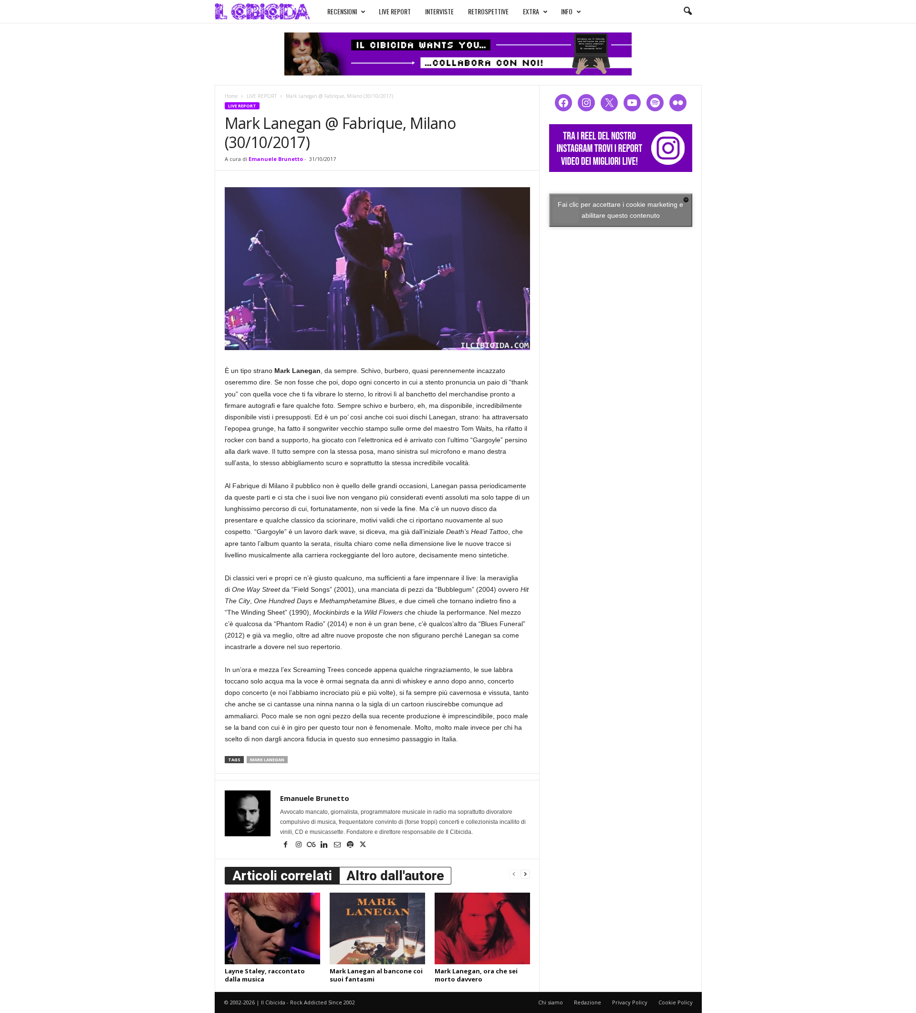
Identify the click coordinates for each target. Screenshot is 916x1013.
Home (231, 96)
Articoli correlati (282, 876)
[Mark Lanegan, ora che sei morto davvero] (482, 928)
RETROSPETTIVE (488, 11)
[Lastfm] (312, 845)
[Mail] (338, 845)
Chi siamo (550, 1002)
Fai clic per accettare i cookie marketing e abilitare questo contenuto (620, 210)
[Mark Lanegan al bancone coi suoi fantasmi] (377, 928)
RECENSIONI (342, 11)
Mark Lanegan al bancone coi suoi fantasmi (376, 975)
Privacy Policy (629, 1002)
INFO (566, 11)
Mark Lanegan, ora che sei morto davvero (476, 975)
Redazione (587, 1002)
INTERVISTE (439, 11)
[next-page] (525, 874)
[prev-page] (514, 874)
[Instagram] (299, 845)
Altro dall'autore (395, 876)
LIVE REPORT (395, 11)
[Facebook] (286, 845)
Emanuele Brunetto (276, 158)
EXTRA (531, 11)
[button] (687, 11)
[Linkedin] (325, 845)
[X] (363, 845)
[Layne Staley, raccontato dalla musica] (272, 928)
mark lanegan (267, 760)
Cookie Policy (675, 1002)
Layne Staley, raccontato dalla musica (265, 975)
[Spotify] (350, 845)
